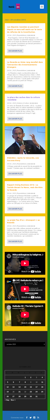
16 (31, 387)
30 (31, 396)
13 (13, 387)
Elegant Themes (20, 414)
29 (25, 396)
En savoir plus (15, 51)
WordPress (40, 414)
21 (20, 392)
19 (8, 392)
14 (20, 387)
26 (8, 396)
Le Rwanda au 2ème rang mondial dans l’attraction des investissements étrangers (25, 64)
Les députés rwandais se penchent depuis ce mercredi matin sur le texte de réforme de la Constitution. (24, 29)
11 (42, 382)
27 (13, 396)
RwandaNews (21, 35)
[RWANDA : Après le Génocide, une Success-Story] (25, 140)
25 (42, 392)
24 (37, 392)
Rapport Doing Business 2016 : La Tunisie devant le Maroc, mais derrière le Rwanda (24, 187)
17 (37, 387)
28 (20, 396)
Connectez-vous (17, 418)
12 (8, 387)
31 (37, 396)
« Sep (7, 400)
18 (42, 387)
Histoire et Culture (23, 103)
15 (25, 387)
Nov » (13, 400)
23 (31, 392)
